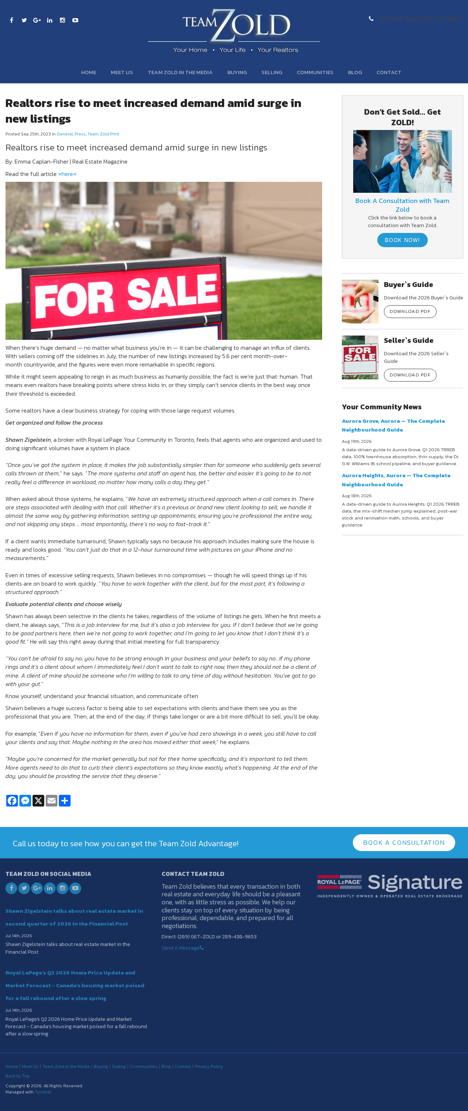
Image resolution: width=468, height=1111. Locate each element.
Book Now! (402, 239)
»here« (67, 173)
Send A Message (181, 948)
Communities (315, 72)
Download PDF (410, 311)
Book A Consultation (404, 842)
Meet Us (122, 72)
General (65, 134)
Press (80, 134)
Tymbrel (43, 1092)
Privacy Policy (209, 1066)
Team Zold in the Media (180, 72)
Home (88, 72)
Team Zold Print (103, 134)
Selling (271, 72)
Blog (355, 72)
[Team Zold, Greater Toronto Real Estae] (402, 161)
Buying (237, 72)
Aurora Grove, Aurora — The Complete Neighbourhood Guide (393, 425)
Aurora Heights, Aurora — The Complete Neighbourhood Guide (396, 479)
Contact (389, 72)
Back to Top (17, 1076)
